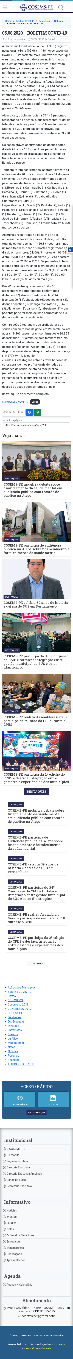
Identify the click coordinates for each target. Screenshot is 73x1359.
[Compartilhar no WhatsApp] (37, 412)
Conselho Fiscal (16, 1180)
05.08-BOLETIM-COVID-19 (15, 401)
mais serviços (36, 1112)
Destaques (44, 21)
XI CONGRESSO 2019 (21, 1064)
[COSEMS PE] (36, 7)
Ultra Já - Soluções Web (38, 1348)
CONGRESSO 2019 (19, 1008)
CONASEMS (15, 1000)
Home (8, 21)
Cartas (12, 996)
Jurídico (13, 1038)
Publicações (14, 1254)
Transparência (15, 1247)
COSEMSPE (15, 1013)
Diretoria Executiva (18, 1167)
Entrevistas (15, 1030)
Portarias (13, 1055)
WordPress (59, 1344)
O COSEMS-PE (15, 1149)
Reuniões (13, 1060)
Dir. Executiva (16, 1021)
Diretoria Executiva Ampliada (24, 1173)
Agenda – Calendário (19, 1284)
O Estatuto (12, 1155)
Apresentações (16, 1260)
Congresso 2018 (18, 1004)
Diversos (13, 1025)
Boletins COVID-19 (25, 21)
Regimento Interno (17, 1161)
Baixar (35, 401)
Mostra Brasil (16, 1043)
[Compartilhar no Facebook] (29, 412)
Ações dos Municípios (22, 987)
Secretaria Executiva (19, 1186)
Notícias (58, 21)
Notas (11, 1047)
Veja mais (37, 963)
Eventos (13, 1034)
